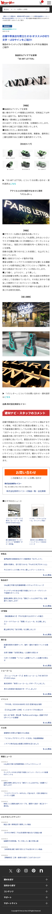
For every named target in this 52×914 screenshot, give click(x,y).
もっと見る (47, 575)
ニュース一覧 (24, 18)
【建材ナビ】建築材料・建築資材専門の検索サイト (17, 16)
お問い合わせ (26, 472)
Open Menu (49, 2)
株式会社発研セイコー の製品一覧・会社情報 (26, 491)
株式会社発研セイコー (11, 18)
